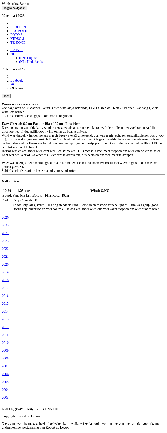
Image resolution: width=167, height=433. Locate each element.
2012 (5, 327)
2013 (5, 319)
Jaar (6, 96)
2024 (5, 233)
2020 (5, 264)
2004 (5, 389)
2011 (5, 335)
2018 (5, 280)
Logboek (16, 80)
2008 (5, 358)
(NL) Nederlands (31, 62)
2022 (5, 249)
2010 (5, 342)
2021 (5, 256)
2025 (5, 225)
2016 (5, 296)
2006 (5, 374)
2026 (5, 217)
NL (12, 54)
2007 (5, 366)
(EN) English (28, 58)
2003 (5, 397)
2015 (5, 303)
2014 (5, 311)
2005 (5, 382)
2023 (13, 84)
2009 (5, 350)
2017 (5, 288)
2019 (5, 272)
